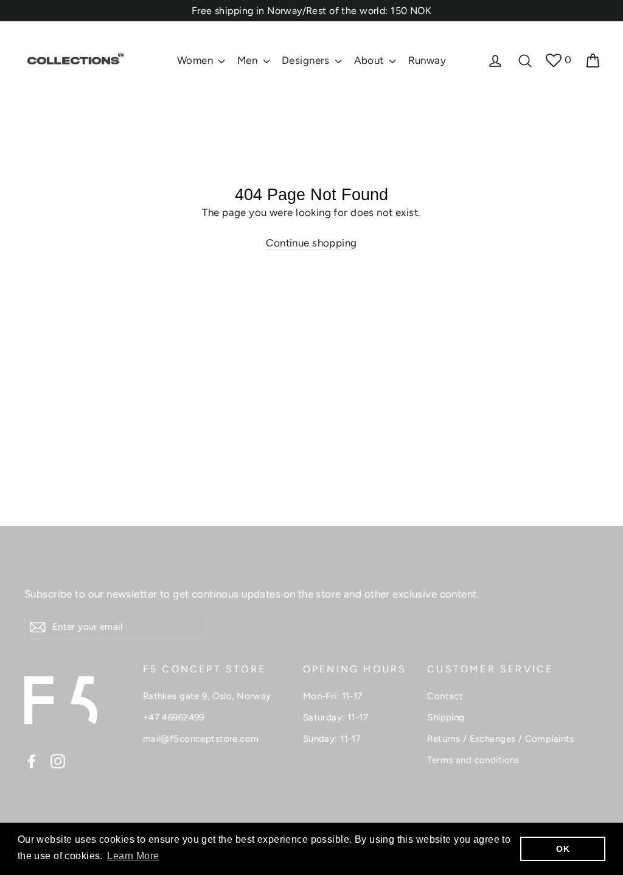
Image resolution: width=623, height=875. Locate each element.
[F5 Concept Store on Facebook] (31, 761)
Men (248, 60)
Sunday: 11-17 (332, 738)
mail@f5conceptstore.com (201, 738)
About (370, 60)
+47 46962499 (173, 717)
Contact (445, 696)
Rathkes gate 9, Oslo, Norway (207, 696)
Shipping (445, 717)
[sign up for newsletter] (38, 626)
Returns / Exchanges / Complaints (500, 738)
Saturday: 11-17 (335, 717)
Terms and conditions (473, 760)
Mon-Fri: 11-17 (333, 696)
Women (196, 60)
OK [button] (562, 849)
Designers (307, 60)
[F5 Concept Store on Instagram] (57, 761)
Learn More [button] (133, 856)
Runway (427, 60)
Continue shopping (311, 243)
